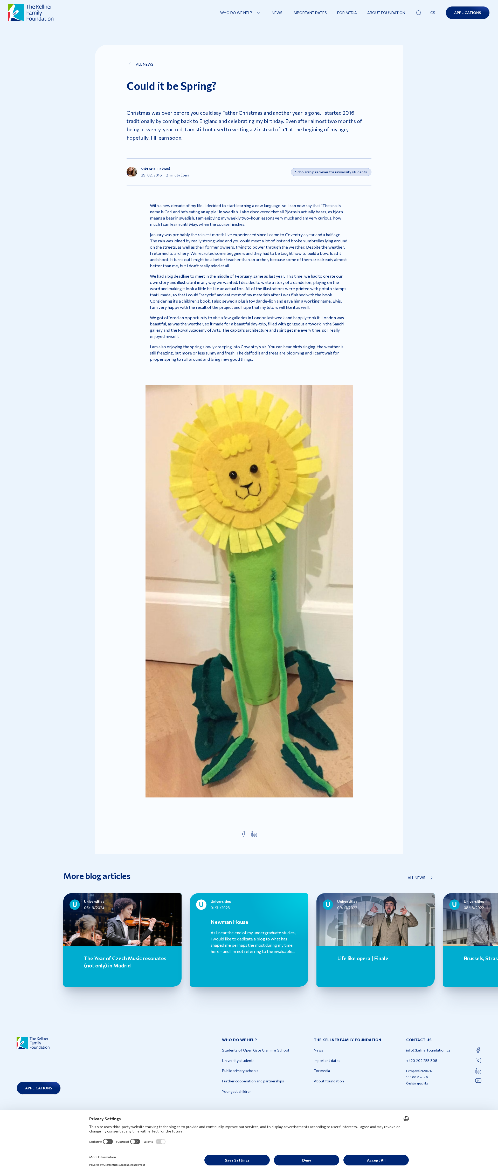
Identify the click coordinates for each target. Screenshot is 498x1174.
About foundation (386, 12)
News (277, 12)
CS (432, 12)
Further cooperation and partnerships (253, 1081)
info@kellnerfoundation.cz (428, 1050)
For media (347, 12)
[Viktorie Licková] (132, 172)
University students (238, 1060)
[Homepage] (31, 12)
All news (145, 64)
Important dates (310, 12)
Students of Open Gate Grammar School (255, 1050)
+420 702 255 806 (421, 1060)
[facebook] (244, 834)
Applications (467, 12)
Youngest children (237, 1091)
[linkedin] (254, 834)
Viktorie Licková (155, 169)
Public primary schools (240, 1070)
